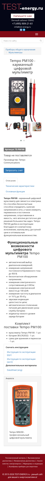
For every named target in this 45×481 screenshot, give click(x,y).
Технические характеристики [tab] (20, 186)
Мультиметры (15, 52)
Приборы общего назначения (20, 49)
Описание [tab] (11, 180)
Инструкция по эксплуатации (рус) (21, 353)
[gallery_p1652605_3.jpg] (27, 130)
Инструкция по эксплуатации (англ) (21, 360)
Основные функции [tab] (15, 191)
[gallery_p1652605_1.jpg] (8, 126)
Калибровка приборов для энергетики (23, 467)
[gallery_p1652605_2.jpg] (17, 126)
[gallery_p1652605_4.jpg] (36, 126)
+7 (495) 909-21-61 (22, 23)
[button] (21, 140)
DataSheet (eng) (14, 370)
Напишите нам (22, 16)
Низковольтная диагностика (24, 461)
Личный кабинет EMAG (22, 20)
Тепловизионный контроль (15, 458)
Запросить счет (14, 170)
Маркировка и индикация (33, 464)
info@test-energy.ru (22, 27)
